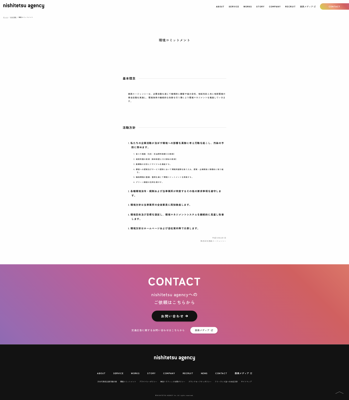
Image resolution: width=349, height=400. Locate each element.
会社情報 (13, 17)
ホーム (5, 17)
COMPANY (275, 6)
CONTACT (334, 6)
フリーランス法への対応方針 (226, 381)
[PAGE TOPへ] (339, 393)
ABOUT (220, 6)
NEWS (204, 373)
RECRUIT (290, 6)
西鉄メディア (306, 6)
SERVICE (234, 6)
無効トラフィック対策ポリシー (172, 381)
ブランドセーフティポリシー (199, 381)
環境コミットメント (128, 381)
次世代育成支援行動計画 (107, 381)
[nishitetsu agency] (23, 7)
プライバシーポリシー (148, 381)
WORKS (247, 6)
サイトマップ (246, 381)
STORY (260, 6)
